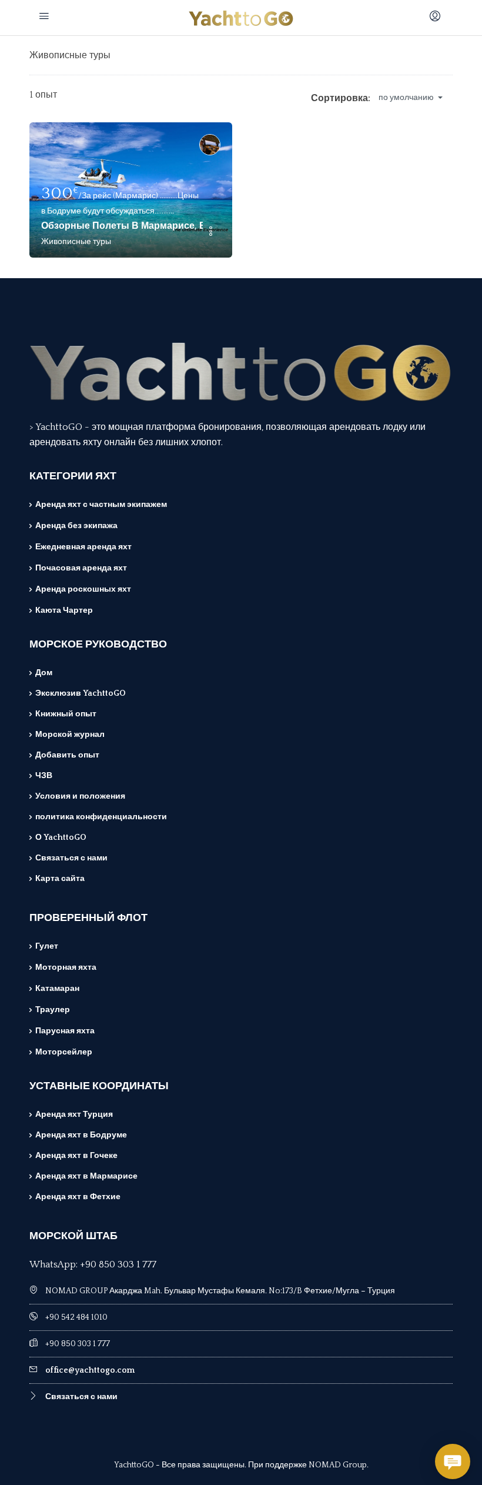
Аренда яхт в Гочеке (76, 1155)
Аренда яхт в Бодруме (81, 1135)
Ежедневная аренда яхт (83, 547)
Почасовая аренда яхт (81, 568)
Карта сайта (60, 878)
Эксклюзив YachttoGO (80, 693)
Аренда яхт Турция (74, 1114)
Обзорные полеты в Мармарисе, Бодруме (122, 226)
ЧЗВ (43, 775)
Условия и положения (80, 796)
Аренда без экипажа (76, 525)
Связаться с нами (71, 858)
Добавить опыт (67, 755)
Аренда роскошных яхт (83, 589)
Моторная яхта (65, 967)
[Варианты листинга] (210, 232)
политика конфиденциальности (101, 817)
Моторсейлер (63, 1052)
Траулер (52, 1010)
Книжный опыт (65, 714)
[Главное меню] (45, 17)
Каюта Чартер (64, 610)
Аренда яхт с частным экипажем (101, 504)
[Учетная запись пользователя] (436, 17)
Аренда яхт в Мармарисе (86, 1176)
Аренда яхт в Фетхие (77, 1197)
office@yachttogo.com (90, 1370)
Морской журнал (70, 734)
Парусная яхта (65, 1031)
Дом (43, 673)
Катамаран (57, 988)
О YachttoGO (60, 837)
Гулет (46, 946)
